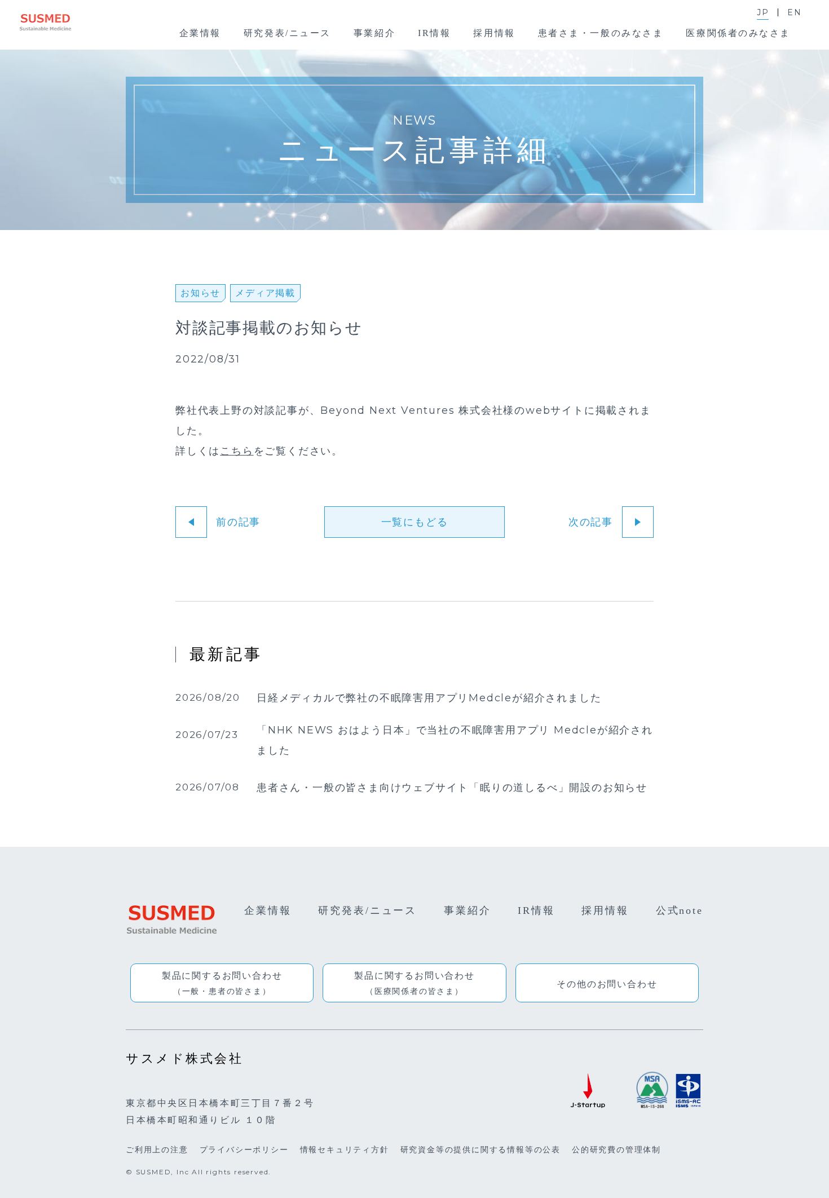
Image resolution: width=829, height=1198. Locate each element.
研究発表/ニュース (367, 910)
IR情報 (536, 910)
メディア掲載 (265, 293)
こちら (236, 451)
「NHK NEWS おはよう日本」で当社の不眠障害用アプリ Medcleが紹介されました (455, 741)
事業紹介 (467, 910)
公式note (679, 910)
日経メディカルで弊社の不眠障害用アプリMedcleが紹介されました (429, 698)
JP (763, 12)
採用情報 (605, 910)
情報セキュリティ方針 (344, 1149)
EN (794, 12)
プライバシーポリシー (244, 1149)
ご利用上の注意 (157, 1149)
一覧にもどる (414, 522)
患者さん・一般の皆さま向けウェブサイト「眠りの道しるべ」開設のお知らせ (452, 788)
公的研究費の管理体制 (616, 1149)
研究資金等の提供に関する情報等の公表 (480, 1149)
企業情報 (268, 910)
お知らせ (200, 293)
